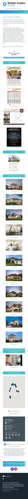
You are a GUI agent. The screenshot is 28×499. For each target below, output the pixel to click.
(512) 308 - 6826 (8, 421)
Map (17, 57)
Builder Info (22, 57)
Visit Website (10, 425)
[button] (16, 386)
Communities (6, 57)
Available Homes (10, 426)
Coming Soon (12, 57)
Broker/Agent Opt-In (9, 462)
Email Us (8, 476)
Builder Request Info (9, 465)
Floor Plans (9, 429)
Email (8, 422)
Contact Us (9, 428)
